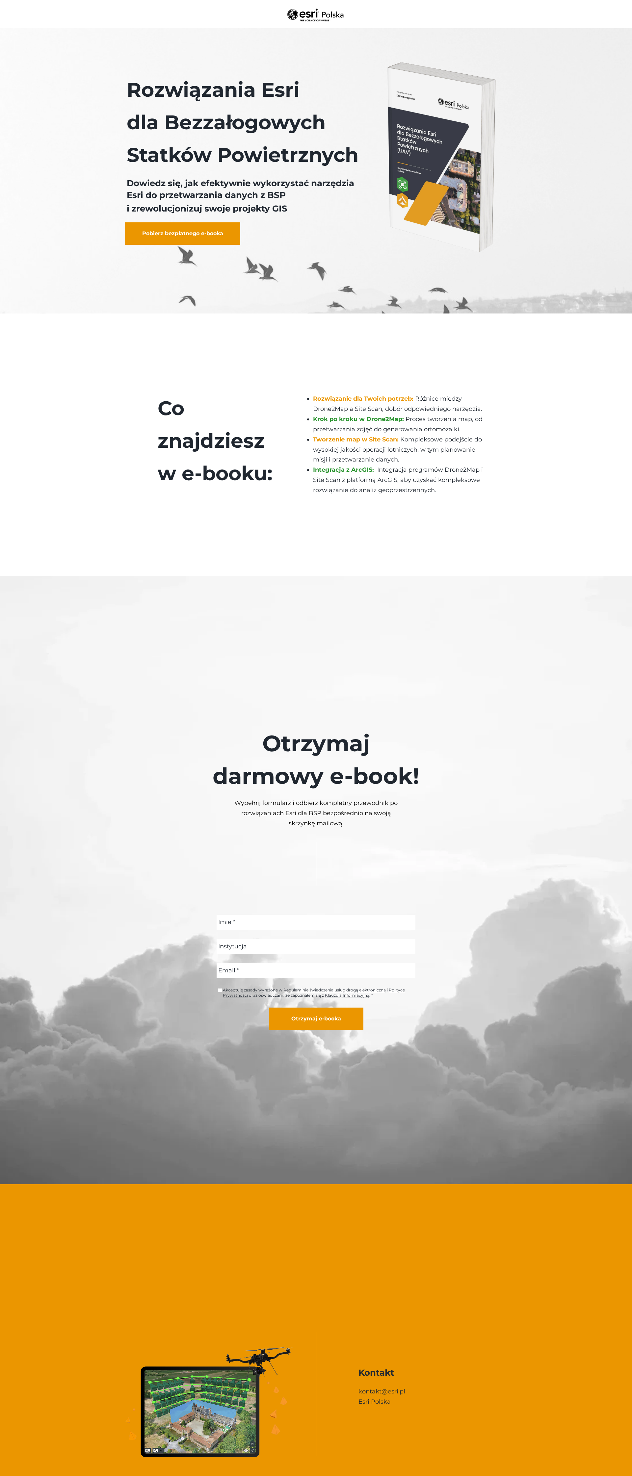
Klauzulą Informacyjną (347, 995)
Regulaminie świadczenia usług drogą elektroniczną (334, 990)
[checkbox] (220, 990)
